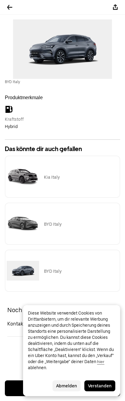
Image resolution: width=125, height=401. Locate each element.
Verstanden (100, 385)
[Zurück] (9, 7)
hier (100, 361)
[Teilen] (115, 7)
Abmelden (66, 385)
